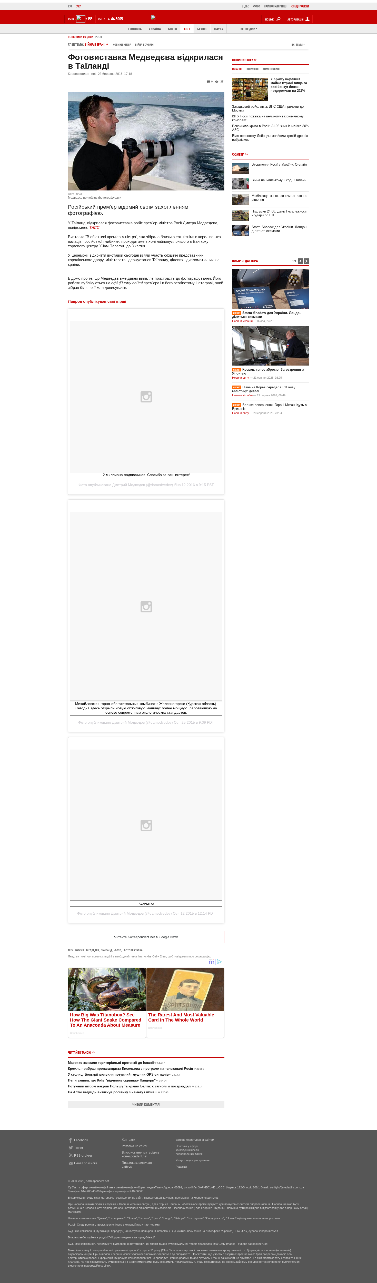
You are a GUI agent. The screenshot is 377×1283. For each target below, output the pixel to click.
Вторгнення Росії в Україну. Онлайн (279, 164)
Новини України (242, 320)
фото (117, 950)
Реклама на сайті (134, 1146)
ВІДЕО (245, 6)
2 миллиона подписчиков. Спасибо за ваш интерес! (146, 475)
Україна (155, 28)
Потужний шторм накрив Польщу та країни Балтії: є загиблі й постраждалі (135, 1086)
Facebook (81, 1140)
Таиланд (106, 950)
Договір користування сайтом (195, 1139)
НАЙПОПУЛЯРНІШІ (275, 6)
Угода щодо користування (193, 1160)
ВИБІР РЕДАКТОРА (245, 260)
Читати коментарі (146, 1104)
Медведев (92, 950)
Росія (98, 37)
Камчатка (146, 903)
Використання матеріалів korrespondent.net (140, 1154)
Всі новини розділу (80, 37)
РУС (70, 6)
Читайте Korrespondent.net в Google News (146, 937)
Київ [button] (71, 19)
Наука (218, 28)
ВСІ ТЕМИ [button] (297, 44)
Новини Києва (122, 44)
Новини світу (242, 59)
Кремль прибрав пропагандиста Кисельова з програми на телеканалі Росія (136, 1068)
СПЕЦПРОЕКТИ (300, 6)
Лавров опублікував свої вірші (97, 301)
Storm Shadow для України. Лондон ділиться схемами (279, 229)
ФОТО (256, 6)
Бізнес (202, 28)
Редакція (181, 1166)
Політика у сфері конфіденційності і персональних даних (189, 1150)
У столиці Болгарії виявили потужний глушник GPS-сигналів (124, 1074)
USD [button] (100, 19)
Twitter (78, 1148)
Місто (172, 28)
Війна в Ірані (119, 44)
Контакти (128, 1139)
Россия (79, 950)
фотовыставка (133, 950)
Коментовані (271, 69)
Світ (187, 28)
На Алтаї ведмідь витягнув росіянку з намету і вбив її (118, 1092)
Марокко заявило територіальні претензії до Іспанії (116, 1063)
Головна (135, 28)
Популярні (252, 69)
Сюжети (238, 154)
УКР (78, 6)
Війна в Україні (144, 44)
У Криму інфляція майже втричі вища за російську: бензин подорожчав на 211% (289, 85)
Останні (237, 69)
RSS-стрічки (83, 1155)
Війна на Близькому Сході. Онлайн (279, 180)
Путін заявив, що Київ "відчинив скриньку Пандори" (117, 1080)
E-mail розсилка (85, 1163)
